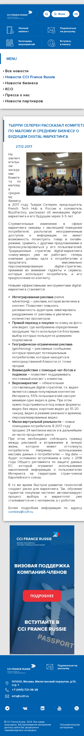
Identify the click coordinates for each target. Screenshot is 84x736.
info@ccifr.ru (20, 696)
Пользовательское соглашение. (70, 726)
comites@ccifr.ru (20, 512)
